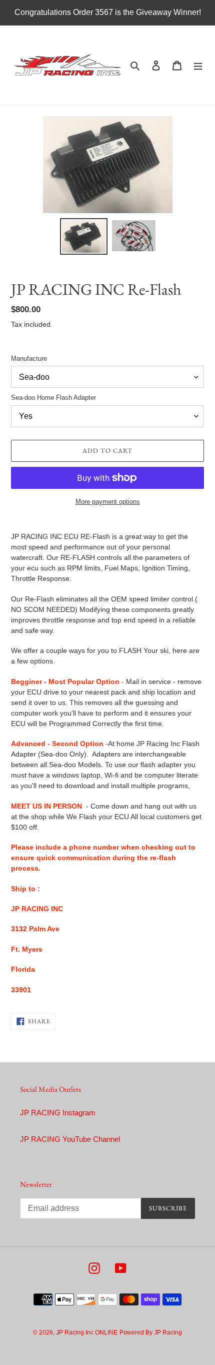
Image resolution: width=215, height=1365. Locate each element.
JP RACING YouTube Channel (70, 1139)
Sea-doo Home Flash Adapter (53, 397)
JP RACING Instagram (58, 1112)
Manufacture (29, 358)
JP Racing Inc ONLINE (87, 1332)
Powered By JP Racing (151, 1332)
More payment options (108, 501)
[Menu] (198, 65)
